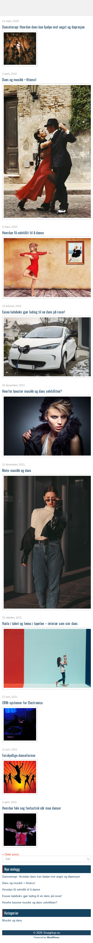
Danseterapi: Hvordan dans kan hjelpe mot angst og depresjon (43, 27)
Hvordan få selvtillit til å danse (23, 232)
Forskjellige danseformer (19, 755)
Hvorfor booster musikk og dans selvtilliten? (32, 391)
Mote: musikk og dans (16, 470)
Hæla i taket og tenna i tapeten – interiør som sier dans (40, 623)
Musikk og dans (12, 920)
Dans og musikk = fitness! (19, 79)
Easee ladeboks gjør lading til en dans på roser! (33, 312)
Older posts (10, 854)
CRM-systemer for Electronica (22, 702)
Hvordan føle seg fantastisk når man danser (31, 808)
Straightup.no (51, 932)
